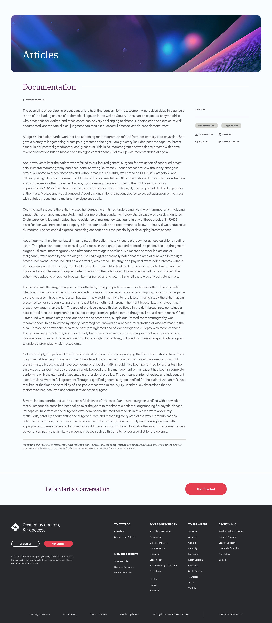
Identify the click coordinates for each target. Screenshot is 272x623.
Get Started (206, 489)
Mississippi (193, 554)
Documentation (157, 548)
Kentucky (192, 548)
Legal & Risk (156, 559)
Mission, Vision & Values (231, 531)
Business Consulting (124, 566)
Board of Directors (227, 537)
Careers (222, 559)
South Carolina (195, 571)
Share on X (227, 134)
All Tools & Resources (160, 531)
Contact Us (25, 543)
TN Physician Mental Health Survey (170, 614)
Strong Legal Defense (124, 537)
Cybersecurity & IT (158, 542)
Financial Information (229, 548)
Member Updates (128, 614)
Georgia (192, 542)
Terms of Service (99, 614)
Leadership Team (227, 542)
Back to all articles (36, 99)
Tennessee (193, 576)
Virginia (192, 588)
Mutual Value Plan (123, 572)
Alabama (192, 531)
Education (155, 554)
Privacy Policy (70, 614)
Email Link (204, 141)
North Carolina (195, 559)
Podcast (154, 584)
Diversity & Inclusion (40, 614)
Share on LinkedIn (231, 141)
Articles (153, 579)
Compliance (155, 537)
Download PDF (206, 134)
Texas (191, 582)
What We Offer (121, 561)
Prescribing (155, 571)
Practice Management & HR (163, 565)
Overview (119, 531)
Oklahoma (193, 565)
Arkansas (192, 537)
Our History (224, 554)
